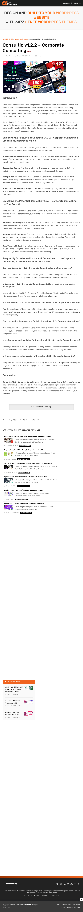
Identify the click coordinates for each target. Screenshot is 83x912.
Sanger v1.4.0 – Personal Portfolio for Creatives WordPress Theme (28, 463)
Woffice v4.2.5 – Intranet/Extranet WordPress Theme (23, 490)
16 (19, 694)
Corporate (29, 420)
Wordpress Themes (25, 445)
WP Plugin (37, 895)
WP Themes (28, 895)
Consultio (19, 420)
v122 (37, 420)
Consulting (9, 420)
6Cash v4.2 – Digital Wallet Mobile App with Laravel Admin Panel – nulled (14, 689)
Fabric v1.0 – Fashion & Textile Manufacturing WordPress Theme (27, 436)
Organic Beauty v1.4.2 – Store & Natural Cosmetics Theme (25, 450)
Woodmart (45, 895)
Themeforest (54, 895)
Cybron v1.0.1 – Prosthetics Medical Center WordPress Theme (26, 477)
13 (19, 706)
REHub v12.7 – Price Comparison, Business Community (24, 504)
